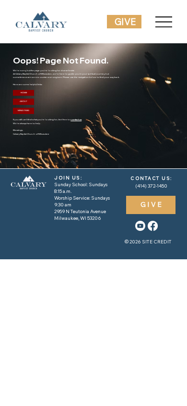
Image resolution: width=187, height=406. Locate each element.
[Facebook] (153, 226)
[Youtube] (140, 226)
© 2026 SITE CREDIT (148, 242)
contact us (76, 119)
